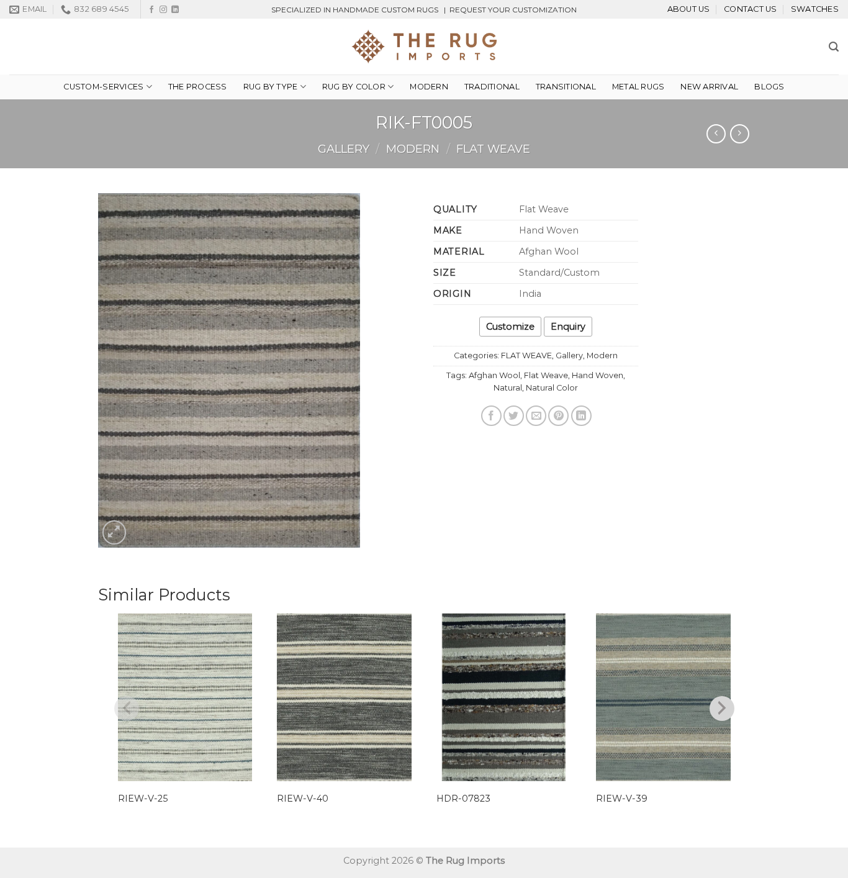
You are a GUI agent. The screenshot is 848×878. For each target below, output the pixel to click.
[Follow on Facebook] (151, 10)
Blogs (769, 86)
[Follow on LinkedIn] (175, 10)
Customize (510, 326)
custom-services (103, 86)
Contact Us (750, 9)
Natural (508, 387)
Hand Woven (597, 375)
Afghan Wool (494, 375)
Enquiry (568, 326)
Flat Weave (546, 375)
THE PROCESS (197, 86)
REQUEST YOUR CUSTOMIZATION (513, 9)
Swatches (815, 9)
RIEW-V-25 (143, 798)
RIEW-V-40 (302, 798)
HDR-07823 (463, 798)
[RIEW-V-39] (663, 697)
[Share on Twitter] (513, 415)
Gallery (343, 149)
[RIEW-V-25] (185, 697)
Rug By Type (270, 86)
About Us (688, 9)
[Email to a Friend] (536, 415)
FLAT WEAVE (493, 149)
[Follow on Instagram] (163, 10)
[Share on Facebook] (491, 415)
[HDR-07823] (503, 697)
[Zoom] (114, 532)
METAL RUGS (638, 86)
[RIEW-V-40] (344, 697)
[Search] (834, 47)
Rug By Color (354, 86)
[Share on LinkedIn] (581, 415)
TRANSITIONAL (566, 86)
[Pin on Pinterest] (558, 415)
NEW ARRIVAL (709, 86)
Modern (429, 86)
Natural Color (552, 387)
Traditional (492, 86)
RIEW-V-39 (621, 798)
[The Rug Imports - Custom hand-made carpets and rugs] (424, 47)
